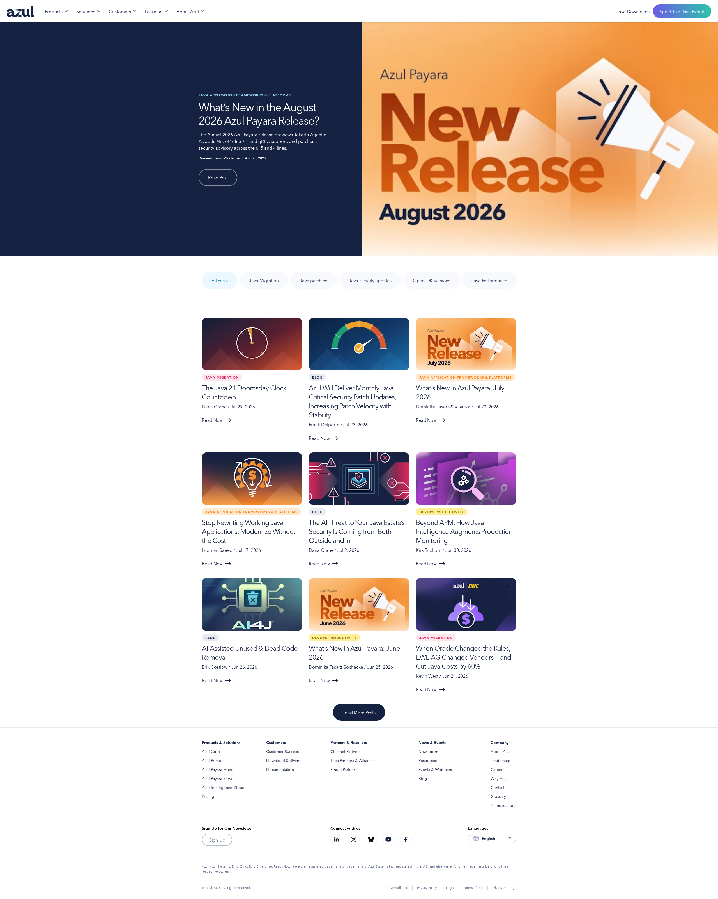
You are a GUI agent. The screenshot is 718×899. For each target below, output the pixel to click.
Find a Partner (342, 769)
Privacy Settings (504, 887)
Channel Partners (345, 751)
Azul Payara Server (218, 778)
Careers (497, 769)
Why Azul (499, 778)
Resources (427, 760)
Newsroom (428, 751)
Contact (497, 787)
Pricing (208, 796)
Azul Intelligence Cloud (223, 787)
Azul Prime (211, 760)
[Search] (587, 11)
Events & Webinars (435, 769)
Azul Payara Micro (218, 769)
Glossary (498, 796)
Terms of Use (473, 887)
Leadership (500, 760)
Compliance (398, 887)
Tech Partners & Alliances (352, 760)
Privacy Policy (427, 887)
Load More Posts (358, 712)
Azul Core (211, 751)
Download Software (284, 760)
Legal (450, 887)
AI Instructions (503, 805)
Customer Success (282, 751)
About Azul (501, 751)
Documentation (280, 769)
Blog (422, 778)
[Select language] (599, 11)
